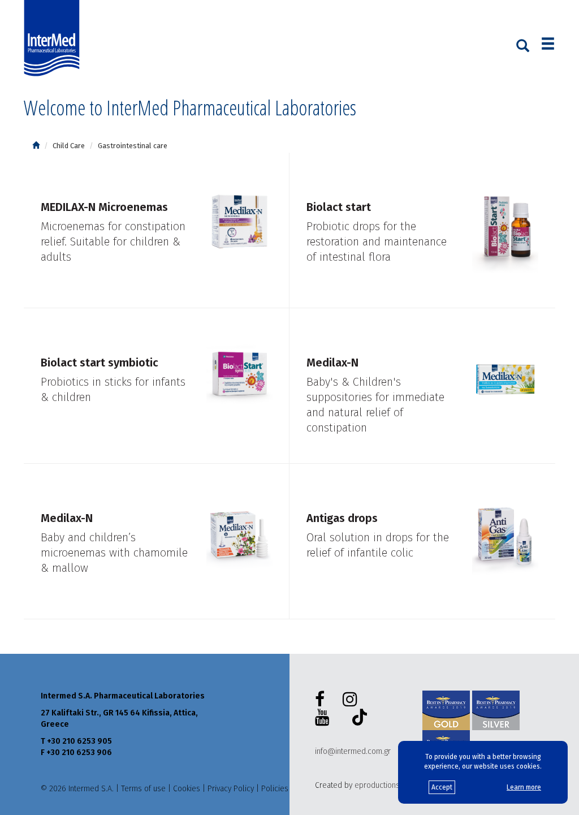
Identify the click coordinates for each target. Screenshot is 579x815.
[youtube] (324, 718)
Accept (441, 787)
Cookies (186, 789)
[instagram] (352, 700)
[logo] (54, 38)
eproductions (377, 785)
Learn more (524, 787)
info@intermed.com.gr (353, 751)
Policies (274, 789)
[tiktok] (357, 719)
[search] (522, 44)
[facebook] (322, 700)
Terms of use (143, 789)
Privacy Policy (231, 789)
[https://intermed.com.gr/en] (36, 145)
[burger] (548, 45)
